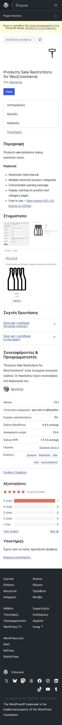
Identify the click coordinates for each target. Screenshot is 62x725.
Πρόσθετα (39, 591)
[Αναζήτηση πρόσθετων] (40, 39)
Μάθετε (8, 608)
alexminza (15, 82)
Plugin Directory (12, 15)
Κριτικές (12, 114)
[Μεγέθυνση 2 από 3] (54, 226)
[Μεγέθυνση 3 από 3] (54, 253)
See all (54, 531)
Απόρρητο (9, 597)
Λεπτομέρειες (16, 105)
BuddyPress (11, 656)
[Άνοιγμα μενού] (56, 5)
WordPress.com (13, 638)
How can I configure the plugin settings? (16, 324)
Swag (38, 626)
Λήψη (9, 91)
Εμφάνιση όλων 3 (49, 447)
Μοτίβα (37, 597)
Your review (10, 531)
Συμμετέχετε (41, 608)
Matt (6, 644)
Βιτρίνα (37, 578)
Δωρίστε (38, 620)
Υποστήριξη (14, 132)
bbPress (8, 650)
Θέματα (38, 585)
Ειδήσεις (8, 585)
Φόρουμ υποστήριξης (17, 557)
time (36, 462)
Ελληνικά (18, 672)
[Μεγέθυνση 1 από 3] (25, 226)
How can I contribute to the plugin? (16, 337)
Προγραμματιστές (14, 620)
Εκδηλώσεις (40, 614)
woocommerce (49, 462)
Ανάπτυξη (13, 123)
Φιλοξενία (10, 591)
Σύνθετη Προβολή (15, 472)
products (31, 455)
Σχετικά (8, 578)
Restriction (44, 455)
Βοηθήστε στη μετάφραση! (40, 28)
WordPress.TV (12, 626)
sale (55, 455)
